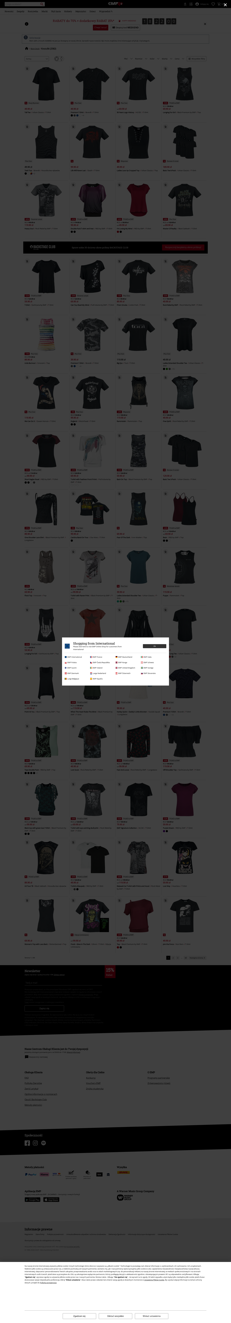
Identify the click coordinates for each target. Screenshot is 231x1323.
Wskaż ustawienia (152, 1316)
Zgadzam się (79, 1316)
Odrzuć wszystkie (115, 1316)
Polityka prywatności (48, 1282)
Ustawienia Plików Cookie (154, 1280)
